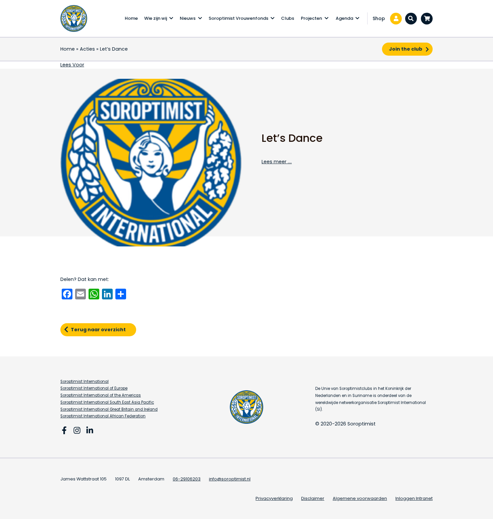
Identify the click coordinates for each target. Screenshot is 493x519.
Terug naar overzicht (98, 329)
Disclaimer (312, 498)
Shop (379, 18)
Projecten (311, 18)
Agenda (344, 18)
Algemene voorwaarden (360, 498)
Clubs (287, 18)
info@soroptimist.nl (230, 479)
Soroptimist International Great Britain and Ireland (109, 409)
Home (131, 18)
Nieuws (188, 18)
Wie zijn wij (155, 18)
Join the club (405, 49)
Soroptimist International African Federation (103, 416)
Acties (87, 49)
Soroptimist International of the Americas (100, 395)
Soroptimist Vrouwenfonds (238, 18)
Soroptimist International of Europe (93, 388)
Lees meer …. (277, 161)
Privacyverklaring (274, 498)
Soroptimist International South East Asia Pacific (107, 402)
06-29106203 (187, 479)
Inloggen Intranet (414, 498)
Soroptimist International (84, 381)
